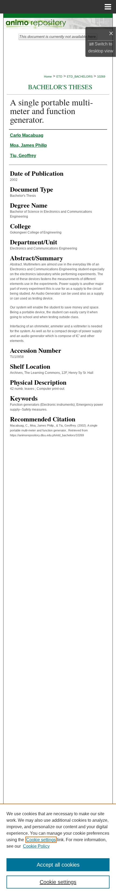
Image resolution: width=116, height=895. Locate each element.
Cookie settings (41, 839)
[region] (58, 849)
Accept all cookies (58, 865)
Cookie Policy (36, 846)
